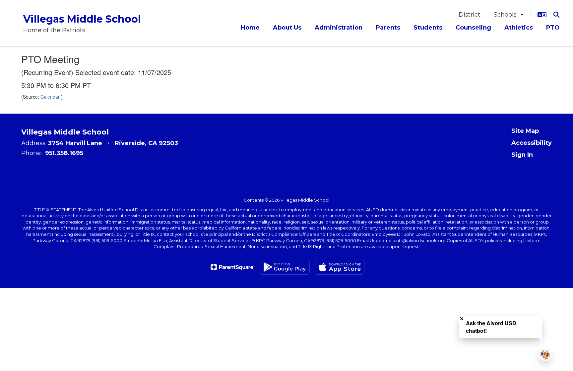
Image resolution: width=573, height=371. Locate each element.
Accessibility (531, 142)
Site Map (525, 131)
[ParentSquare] (232, 267)
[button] (509, 14)
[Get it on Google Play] (285, 267)
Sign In (522, 154)
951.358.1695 (64, 153)
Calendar (50, 96)
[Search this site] (556, 14)
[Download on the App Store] (339, 267)
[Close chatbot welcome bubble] (462, 319)
